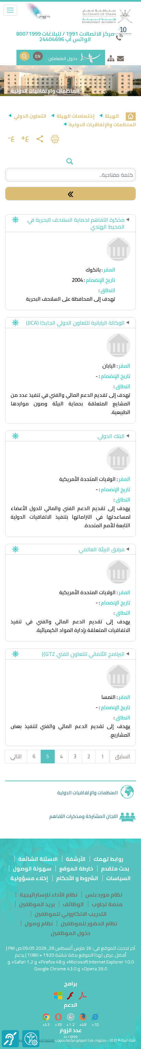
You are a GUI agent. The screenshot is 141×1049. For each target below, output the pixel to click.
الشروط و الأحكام (77, 878)
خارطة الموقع (76, 868)
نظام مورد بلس (103, 894)
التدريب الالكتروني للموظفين (71, 914)
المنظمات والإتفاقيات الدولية (87, 792)
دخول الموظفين (70, 933)
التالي (16, 756)
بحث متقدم (115, 868)
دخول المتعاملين (63, 58)
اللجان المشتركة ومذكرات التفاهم (83, 815)
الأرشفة (76, 859)
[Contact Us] (120, 57)
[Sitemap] (110, 57)
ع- (11, 137)
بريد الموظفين (37, 904)
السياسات (118, 878)
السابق (122, 756)
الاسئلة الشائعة (38, 859)
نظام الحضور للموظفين (89, 923)
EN (37, 56)
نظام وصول (39, 923)
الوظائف (73, 904)
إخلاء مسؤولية (29, 878)
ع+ (25, 137)
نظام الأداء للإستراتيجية (48, 894)
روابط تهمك (108, 859)
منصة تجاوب (107, 904)
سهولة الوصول (32, 868)
